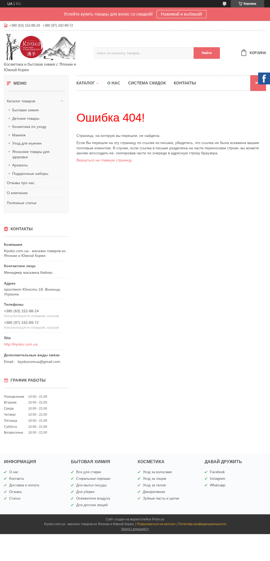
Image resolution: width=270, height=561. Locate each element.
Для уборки (85, 492)
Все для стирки (88, 472)
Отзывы (15, 492)
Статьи (14, 498)
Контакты (185, 83)
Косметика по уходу (29, 126)
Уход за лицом (154, 479)
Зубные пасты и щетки (161, 498)
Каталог (85, 83)
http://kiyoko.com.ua (20, 344)
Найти (207, 53)
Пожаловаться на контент (156, 524)
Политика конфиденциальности (202, 524)
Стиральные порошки (93, 479)
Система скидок (147, 83)
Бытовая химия (25, 110)
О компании (17, 193)
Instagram (217, 479)
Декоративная (154, 492)
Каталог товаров (21, 101)
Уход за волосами (157, 472)
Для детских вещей (92, 505)
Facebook (217, 472)
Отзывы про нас (21, 183)
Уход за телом (154, 485)
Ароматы (20, 165)
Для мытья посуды (91, 485)
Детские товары (25, 118)
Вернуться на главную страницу (104, 160)
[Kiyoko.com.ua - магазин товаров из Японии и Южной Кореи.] (49, 46)
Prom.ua (158, 519)
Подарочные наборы (30, 173)
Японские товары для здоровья (31, 154)
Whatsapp (217, 485)
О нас (113, 83)
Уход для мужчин (27, 143)
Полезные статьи (21, 203)
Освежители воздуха (93, 498)
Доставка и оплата (24, 485)
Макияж (19, 135)
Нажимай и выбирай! (181, 14)
